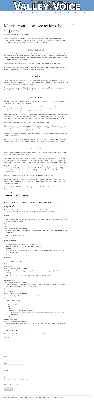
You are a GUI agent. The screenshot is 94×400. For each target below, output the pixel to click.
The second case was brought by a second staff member (35, 58)
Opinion (48, 13)
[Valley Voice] (47, 10)
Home (7, 13)
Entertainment (36, 13)
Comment (7, 337)
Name (6, 356)
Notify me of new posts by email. (13, 385)
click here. (50, 212)
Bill (5, 215)
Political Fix (58, 13)
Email (6, 363)
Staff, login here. (59, 397)
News (14, 13)
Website (6, 370)
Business (23, 13)
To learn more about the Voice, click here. (42, 397)
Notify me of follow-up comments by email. (16, 379)
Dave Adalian (25, 35)
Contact (86, 13)
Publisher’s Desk (73, 13)
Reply (5, 224)
